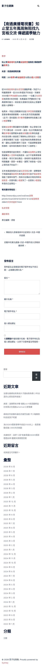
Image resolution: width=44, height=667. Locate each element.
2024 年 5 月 (9, 584)
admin (7, 39)
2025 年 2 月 (9, 545)
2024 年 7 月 (9, 576)
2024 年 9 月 (9, 567)
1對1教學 (20, 117)
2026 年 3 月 (9, 488)
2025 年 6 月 (9, 528)
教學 (4, 56)
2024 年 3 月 (9, 593)
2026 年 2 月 (9, 493)
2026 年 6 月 (9, 475)
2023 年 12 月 (10, 606)
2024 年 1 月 (9, 602)
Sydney (5, 663)
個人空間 (35, 77)
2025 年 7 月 (9, 523)
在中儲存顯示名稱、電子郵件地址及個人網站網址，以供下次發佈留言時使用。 (22, 340)
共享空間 (30, 111)
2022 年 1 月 (9, 624)
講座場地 (11, 62)
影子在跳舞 (7, 6)
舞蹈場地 (11, 89)
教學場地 (7, 133)
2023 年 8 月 (9, 619)
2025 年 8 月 (9, 519)
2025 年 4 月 (9, 536)
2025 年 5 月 (9, 532)
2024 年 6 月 (9, 580)
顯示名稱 (8, 299)
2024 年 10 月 (10, 563)
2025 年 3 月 (9, 541)
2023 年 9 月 (9, 615)
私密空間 (20, 89)
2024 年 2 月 (9, 597)
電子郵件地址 (10, 311)
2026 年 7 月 (9, 471)
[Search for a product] (38, 6)
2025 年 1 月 (9, 550)
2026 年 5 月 (9, 480)
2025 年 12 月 (10, 501)
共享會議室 (13, 96)
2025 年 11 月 (9, 506)
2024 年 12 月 (10, 554)
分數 (5, 638)
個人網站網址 (9, 323)
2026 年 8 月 (9, 466)
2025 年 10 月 (10, 510)
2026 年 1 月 (9, 497)
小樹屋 (4, 121)
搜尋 (5, 369)
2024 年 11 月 (9, 558)
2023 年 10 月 (10, 611)
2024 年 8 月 (9, 571)
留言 (6, 278)
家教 (24, 133)
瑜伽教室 (24, 62)
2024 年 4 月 (9, 589)
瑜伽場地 (9, 127)
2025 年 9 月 (9, 515)
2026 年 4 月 (9, 484)
